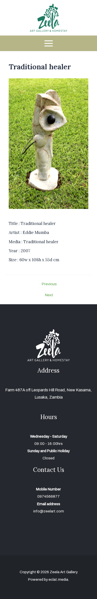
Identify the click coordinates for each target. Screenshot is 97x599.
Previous (49, 284)
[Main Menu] (48, 43)
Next (49, 295)
